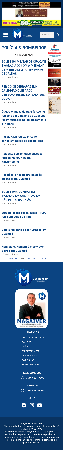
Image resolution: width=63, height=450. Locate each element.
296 (11, 258)
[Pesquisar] (57, 35)
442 (44, 258)
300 (34, 258)
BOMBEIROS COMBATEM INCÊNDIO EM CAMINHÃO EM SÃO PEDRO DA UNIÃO (21, 195)
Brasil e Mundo (30, 364)
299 (28, 258)
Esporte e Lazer (30, 351)
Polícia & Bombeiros (33, 338)
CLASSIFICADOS (30, 355)
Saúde (25, 346)
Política (26, 342)
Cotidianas (28, 360)
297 (17, 258)
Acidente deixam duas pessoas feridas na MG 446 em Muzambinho (22, 157)
